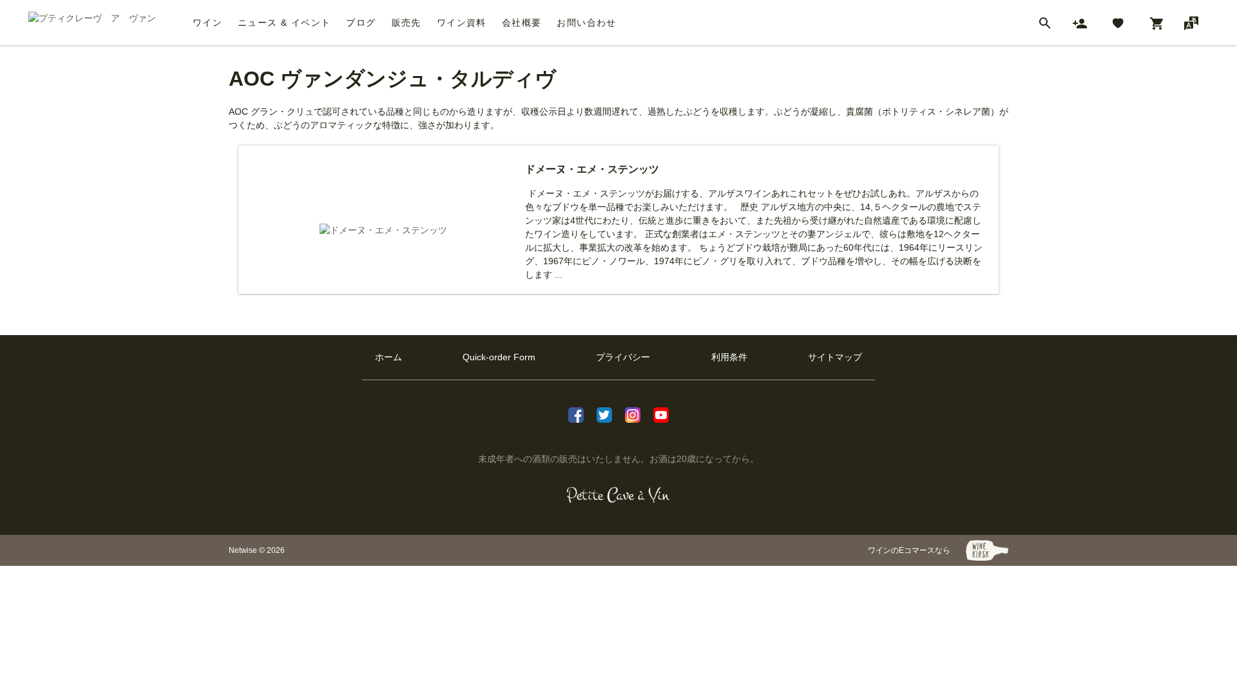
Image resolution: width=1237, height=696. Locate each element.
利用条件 (729, 357)
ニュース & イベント (284, 22)
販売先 (406, 22)
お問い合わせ (586, 22)
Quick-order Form (499, 357)
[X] (604, 413)
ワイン (207, 22)
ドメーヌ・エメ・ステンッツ (592, 169)
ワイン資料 (461, 22)
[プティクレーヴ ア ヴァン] (619, 495)
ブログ (361, 22)
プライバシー (623, 357)
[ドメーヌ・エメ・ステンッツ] (383, 230)
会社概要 (522, 22)
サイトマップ (835, 357)
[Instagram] (632, 413)
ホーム (388, 357)
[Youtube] (661, 413)
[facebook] (576, 413)
